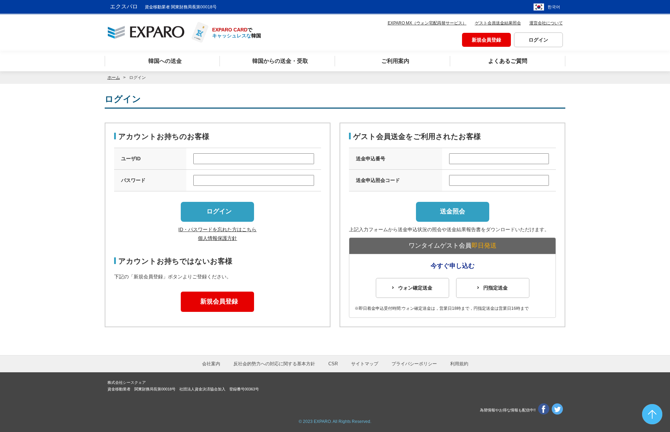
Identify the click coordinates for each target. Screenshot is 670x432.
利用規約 (459, 363)
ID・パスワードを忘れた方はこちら (217, 229)
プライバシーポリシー (414, 363)
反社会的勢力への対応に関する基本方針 (274, 363)
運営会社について (546, 23)
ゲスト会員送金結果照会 (498, 23)
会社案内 (211, 363)
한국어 (554, 7)
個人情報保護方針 (217, 238)
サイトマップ (364, 363)
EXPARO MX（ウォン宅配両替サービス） (427, 23)
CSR (333, 363)
